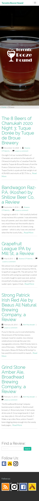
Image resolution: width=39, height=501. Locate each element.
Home (3, 107)
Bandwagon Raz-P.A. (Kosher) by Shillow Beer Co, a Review (19, 195)
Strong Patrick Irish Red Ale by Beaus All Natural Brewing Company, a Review (19, 307)
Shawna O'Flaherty (26, 258)
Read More (28, 232)
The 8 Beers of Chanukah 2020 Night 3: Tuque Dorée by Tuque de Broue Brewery (18, 130)
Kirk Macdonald (29, 325)
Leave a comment (21, 151)
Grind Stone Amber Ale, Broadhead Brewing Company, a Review (14, 379)
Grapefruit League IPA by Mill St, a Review (18, 248)
